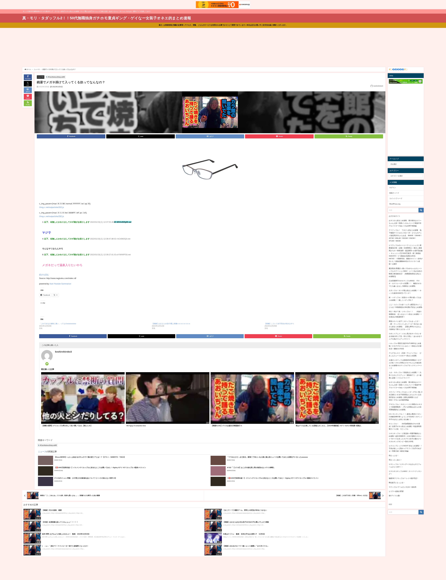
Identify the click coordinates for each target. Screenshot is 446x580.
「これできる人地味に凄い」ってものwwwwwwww (57, 323)
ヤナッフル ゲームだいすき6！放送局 (402, 487)
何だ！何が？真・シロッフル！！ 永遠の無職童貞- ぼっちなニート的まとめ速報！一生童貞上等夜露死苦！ (405, 314)
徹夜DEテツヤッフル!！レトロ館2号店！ (403, 478)
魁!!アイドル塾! (394, 495)
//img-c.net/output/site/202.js (51, 207)
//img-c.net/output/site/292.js (51, 216)
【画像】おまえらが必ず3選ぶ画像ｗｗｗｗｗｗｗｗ (171, 323)
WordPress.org (394, 204)
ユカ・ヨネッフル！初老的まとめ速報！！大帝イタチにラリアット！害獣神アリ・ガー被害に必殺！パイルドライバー (405, 375)
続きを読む (44, 275)
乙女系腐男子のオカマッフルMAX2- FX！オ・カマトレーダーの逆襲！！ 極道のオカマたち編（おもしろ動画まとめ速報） (405, 283)
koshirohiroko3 (378, 86)
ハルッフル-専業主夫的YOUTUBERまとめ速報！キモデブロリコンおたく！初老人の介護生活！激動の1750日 (405, 346)
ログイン (392, 187)
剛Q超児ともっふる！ (397, 482)
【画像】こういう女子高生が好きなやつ (279, 323)
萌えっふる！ (394, 455)
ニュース (41, 77)
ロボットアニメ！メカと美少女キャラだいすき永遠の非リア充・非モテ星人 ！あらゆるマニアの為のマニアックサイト (405, 336)
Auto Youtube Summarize (60, 284)
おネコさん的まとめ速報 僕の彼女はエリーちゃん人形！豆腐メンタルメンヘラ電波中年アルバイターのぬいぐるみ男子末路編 (405, 223)
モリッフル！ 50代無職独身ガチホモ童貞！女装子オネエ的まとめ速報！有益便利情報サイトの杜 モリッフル (405, 426)
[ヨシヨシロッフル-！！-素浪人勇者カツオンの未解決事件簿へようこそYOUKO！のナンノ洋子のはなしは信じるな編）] (405, 416)
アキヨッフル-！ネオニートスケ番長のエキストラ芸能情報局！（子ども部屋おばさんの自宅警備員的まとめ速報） (405, 406)
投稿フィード (394, 193)
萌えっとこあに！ (395, 460)
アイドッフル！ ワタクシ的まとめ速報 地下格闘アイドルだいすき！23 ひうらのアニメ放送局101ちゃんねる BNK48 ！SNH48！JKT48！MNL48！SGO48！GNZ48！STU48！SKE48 (405, 235)
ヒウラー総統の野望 (396, 491)
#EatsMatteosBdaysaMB (56, 77)
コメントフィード (395, 198)
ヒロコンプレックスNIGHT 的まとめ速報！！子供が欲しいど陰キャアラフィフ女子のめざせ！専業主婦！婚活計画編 (405, 448)
